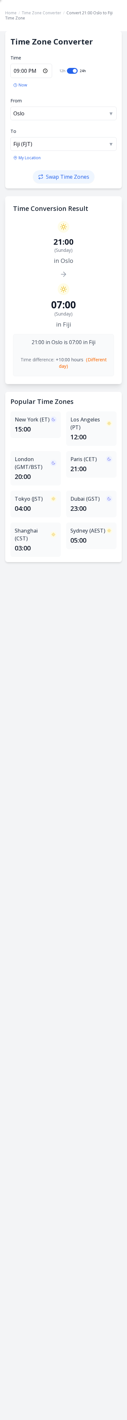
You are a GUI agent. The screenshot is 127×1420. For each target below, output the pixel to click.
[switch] (72, 71)
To (13, 131)
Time (15, 58)
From (16, 100)
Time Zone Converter (41, 13)
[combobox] (63, 113)
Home (11, 13)
